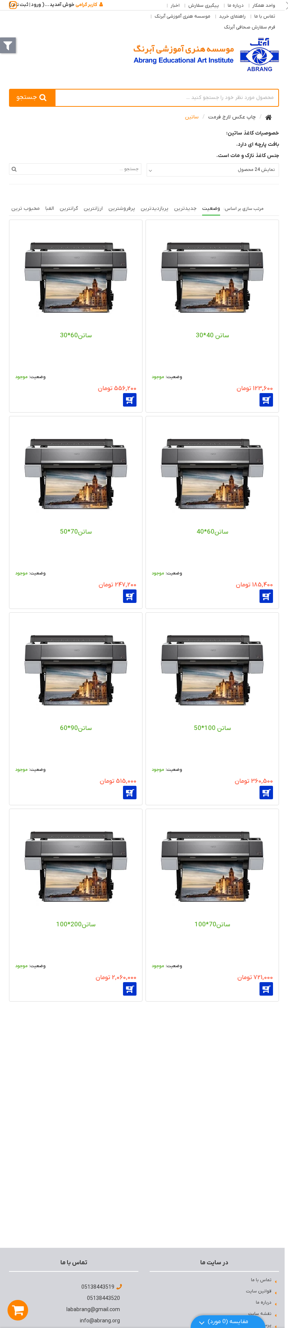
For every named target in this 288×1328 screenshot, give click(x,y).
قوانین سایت (259, 1291)
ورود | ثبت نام (26, 4)
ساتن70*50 (76, 532)
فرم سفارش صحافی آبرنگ (249, 27)
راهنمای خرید (232, 16)
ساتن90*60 (76, 728)
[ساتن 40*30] (212, 277)
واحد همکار (263, 5)
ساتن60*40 (212, 532)
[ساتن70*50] (75, 473)
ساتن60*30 (76, 336)
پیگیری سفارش (203, 5)
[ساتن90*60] (75, 669)
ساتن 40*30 (212, 336)
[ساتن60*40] (212, 473)
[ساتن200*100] (75, 866)
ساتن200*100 (76, 925)
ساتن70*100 (212, 925)
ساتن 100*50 (212, 728)
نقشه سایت (260, 1314)
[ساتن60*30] (75, 277)
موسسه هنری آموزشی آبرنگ (182, 16)
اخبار (175, 5)
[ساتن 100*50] (212, 669)
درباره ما (236, 5)
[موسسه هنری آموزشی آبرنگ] (206, 54)
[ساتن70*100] (212, 866)
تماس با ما (264, 16)
